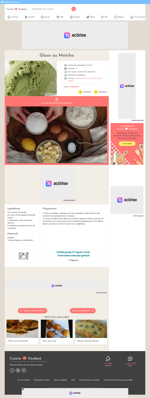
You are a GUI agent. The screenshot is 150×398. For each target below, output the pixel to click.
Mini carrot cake (49, 341)
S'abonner (127, 143)
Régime (121, 17)
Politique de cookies (42, 380)
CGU (73, 380)
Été (106, 17)
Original (71, 81)
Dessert (77, 17)
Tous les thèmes (140, 17)
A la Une (14, 17)
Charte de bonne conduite (89, 380)
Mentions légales (60, 380)
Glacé (92, 17)
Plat (62, 17)
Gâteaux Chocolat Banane (88, 341)
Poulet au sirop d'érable (18, 341)
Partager (103, 92)
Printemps (87, 78)
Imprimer (87, 92)
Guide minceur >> (12, 2)
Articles (31, 17)
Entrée (47, 17)
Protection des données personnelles (118, 380)
